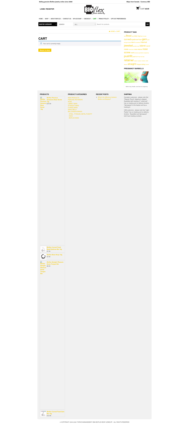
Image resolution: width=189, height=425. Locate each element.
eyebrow (134, 39)
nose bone (131, 49)
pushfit (128, 56)
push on (135, 56)
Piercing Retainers (75, 100)
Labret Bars (72, 104)
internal (144, 42)
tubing (143, 64)
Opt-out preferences (118, 19)
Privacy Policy (104, 19)
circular (144, 36)
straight (132, 64)
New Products (73, 98)
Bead (128, 35)
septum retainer (141, 61)
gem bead (128, 42)
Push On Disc (141, 56)
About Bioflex (56, 19)
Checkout (87, 19)
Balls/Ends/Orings (75, 111)
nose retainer (138, 49)
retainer (129, 60)
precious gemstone (139, 53)
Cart (94, 19)
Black (141, 36)
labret (142, 45)
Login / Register (47, 9)
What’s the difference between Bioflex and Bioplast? (107, 98)
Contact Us (67, 19)
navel (148, 46)
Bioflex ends (74, 118)
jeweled (128, 45)
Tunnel (147, 64)
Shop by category (45, 24)
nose (126, 49)
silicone (125, 64)
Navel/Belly (72, 109)
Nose (70, 102)
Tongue (138, 64)
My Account (77, 19)
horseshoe (137, 42)
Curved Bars (73, 107)
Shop (46, 19)
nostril (132, 53)
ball (125, 36)
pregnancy (146, 53)
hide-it (133, 42)
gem (144, 39)
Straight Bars (73, 106)
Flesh (140, 39)
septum (136, 61)
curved (127, 39)
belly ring (137, 36)
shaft (147, 61)
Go (147, 24)
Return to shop (45, 50)
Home (41, 19)
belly (133, 36)
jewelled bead (136, 46)
